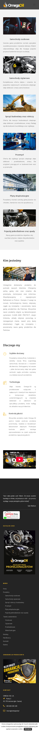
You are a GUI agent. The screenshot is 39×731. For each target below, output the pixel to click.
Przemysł (19, 155)
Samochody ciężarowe (19, 78)
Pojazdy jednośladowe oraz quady (19, 231)
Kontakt (6, 641)
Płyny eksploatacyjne (19, 196)
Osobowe (8, 620)
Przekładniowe (10, 627)
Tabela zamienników (10, 617)
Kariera (5, 645)
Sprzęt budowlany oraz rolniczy (19, 116)
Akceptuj (28, 729)
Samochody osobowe (19, 39)
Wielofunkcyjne (10, 630)
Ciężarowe (8, 623)
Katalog (5, 634)
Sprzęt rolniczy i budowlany (14, 602)
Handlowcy (7, 638)
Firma (5, 589)
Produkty (6, 592)
